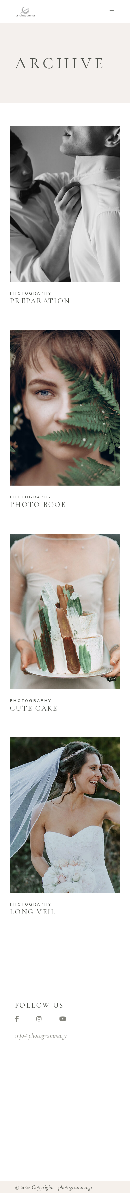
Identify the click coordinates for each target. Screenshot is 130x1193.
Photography (31, 293)
